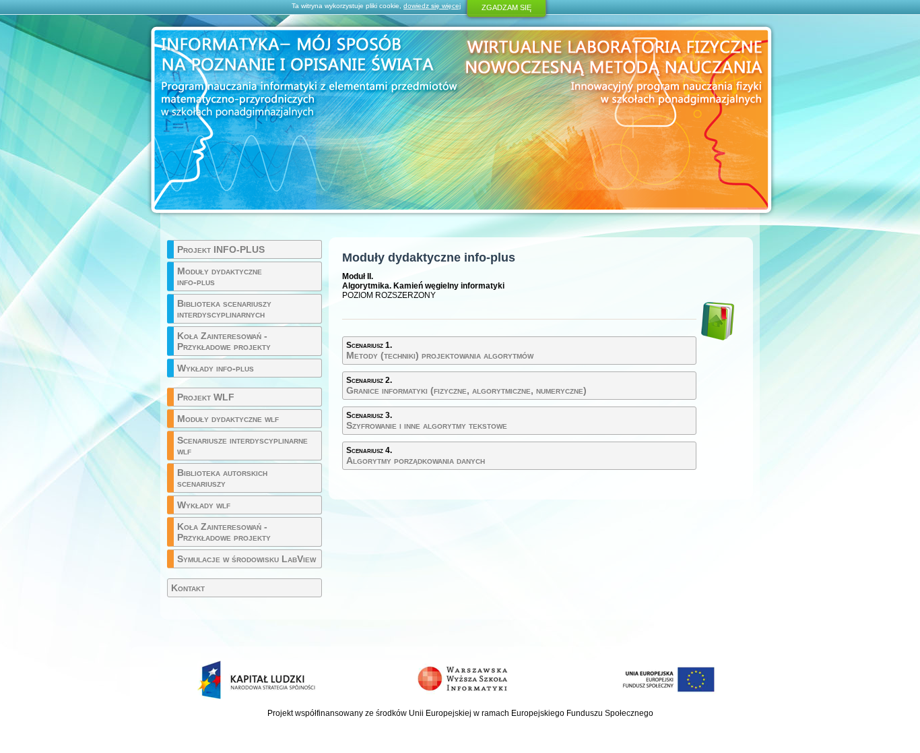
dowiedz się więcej (432, 5)
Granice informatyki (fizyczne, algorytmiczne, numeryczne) (466, 385)
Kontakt (188, 587)
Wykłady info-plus (215, 368)
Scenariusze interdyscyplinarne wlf (242, 445)
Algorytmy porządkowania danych (415, 456)
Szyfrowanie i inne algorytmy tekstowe (426, 421)
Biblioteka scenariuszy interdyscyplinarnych (224, 309)
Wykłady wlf (203, 505)
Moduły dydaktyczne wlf (228, 418)
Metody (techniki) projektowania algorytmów (439, 350)
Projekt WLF (205, 397)
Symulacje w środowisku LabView (246, 558)
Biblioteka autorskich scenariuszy (222, 478)
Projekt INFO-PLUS (221, 249)
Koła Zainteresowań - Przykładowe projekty (224, 341)
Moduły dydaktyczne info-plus (219, 276)
